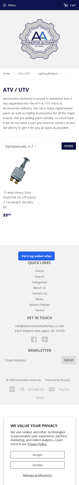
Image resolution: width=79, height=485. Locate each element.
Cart (72, 5)
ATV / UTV (24, 73)
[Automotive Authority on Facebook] (34, 341)
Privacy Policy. (37, 444)
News (39, 299)
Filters (68, 146)
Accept (37, 455)
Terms (39, 310)
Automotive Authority (28, 380)
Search (39, 276)
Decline (37, 465)
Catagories (39, 282)
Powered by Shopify (57, 380)
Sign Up (68, 360)
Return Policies (39, 305)
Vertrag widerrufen (36, 256)
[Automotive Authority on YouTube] (45, 341)
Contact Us (39, 293)
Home (6, 73)
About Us (39, 288)
